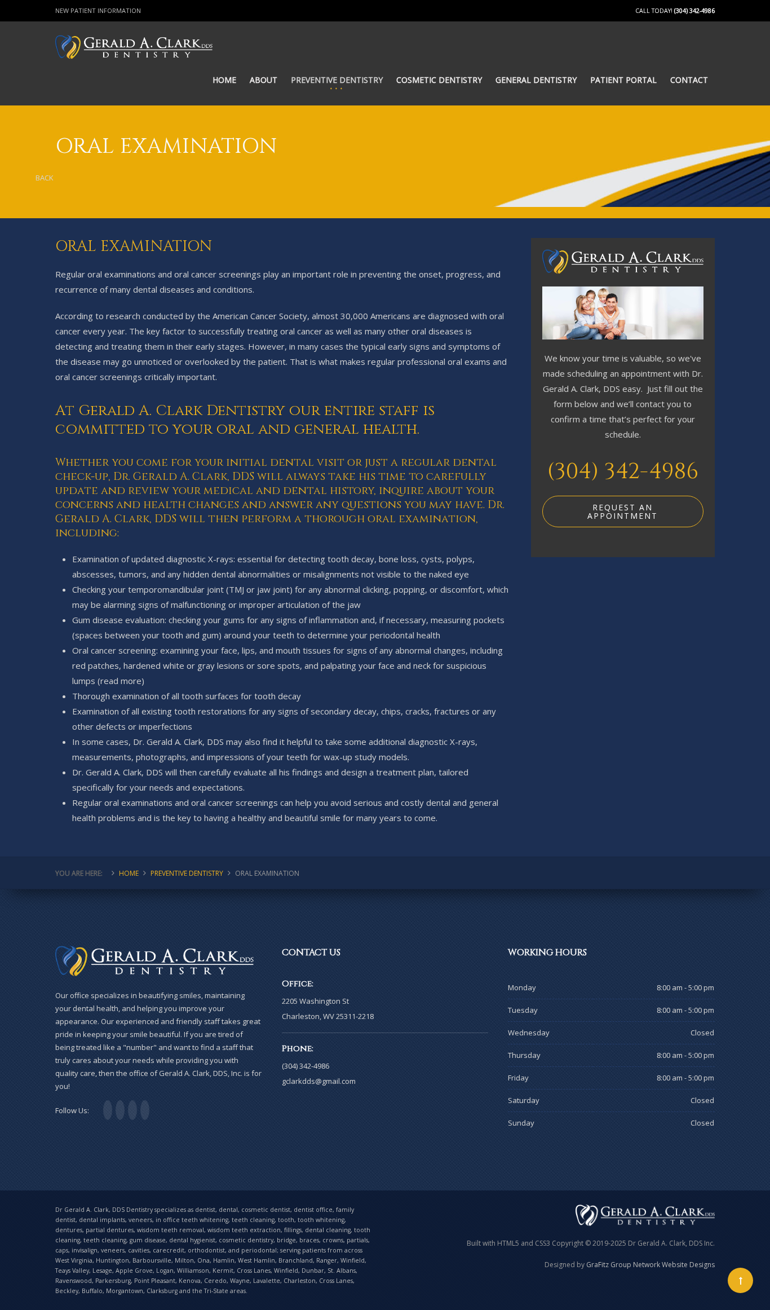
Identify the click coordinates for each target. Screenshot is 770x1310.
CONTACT (689, 79)
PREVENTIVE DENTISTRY (337, 79)
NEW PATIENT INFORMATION (98, 10)
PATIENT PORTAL (623, 79)
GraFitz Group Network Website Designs (650, 1264)
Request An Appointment (622, 511)
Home (129, 873)
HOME (224, 79)
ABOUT (263, 79)
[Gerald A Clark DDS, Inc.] (134, 34)
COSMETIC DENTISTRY (439, 79)
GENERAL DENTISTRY (536, 79)
